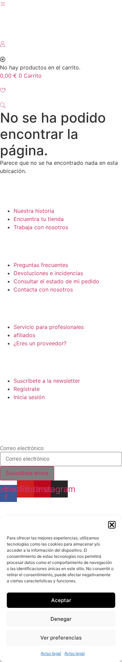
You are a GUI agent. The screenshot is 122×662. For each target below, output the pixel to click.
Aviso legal (51, 653)
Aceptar (61, 600)
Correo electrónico (22, 448)
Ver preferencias (61, 637)
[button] (111, 524)
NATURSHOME (35, 28)
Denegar (61, 619)
